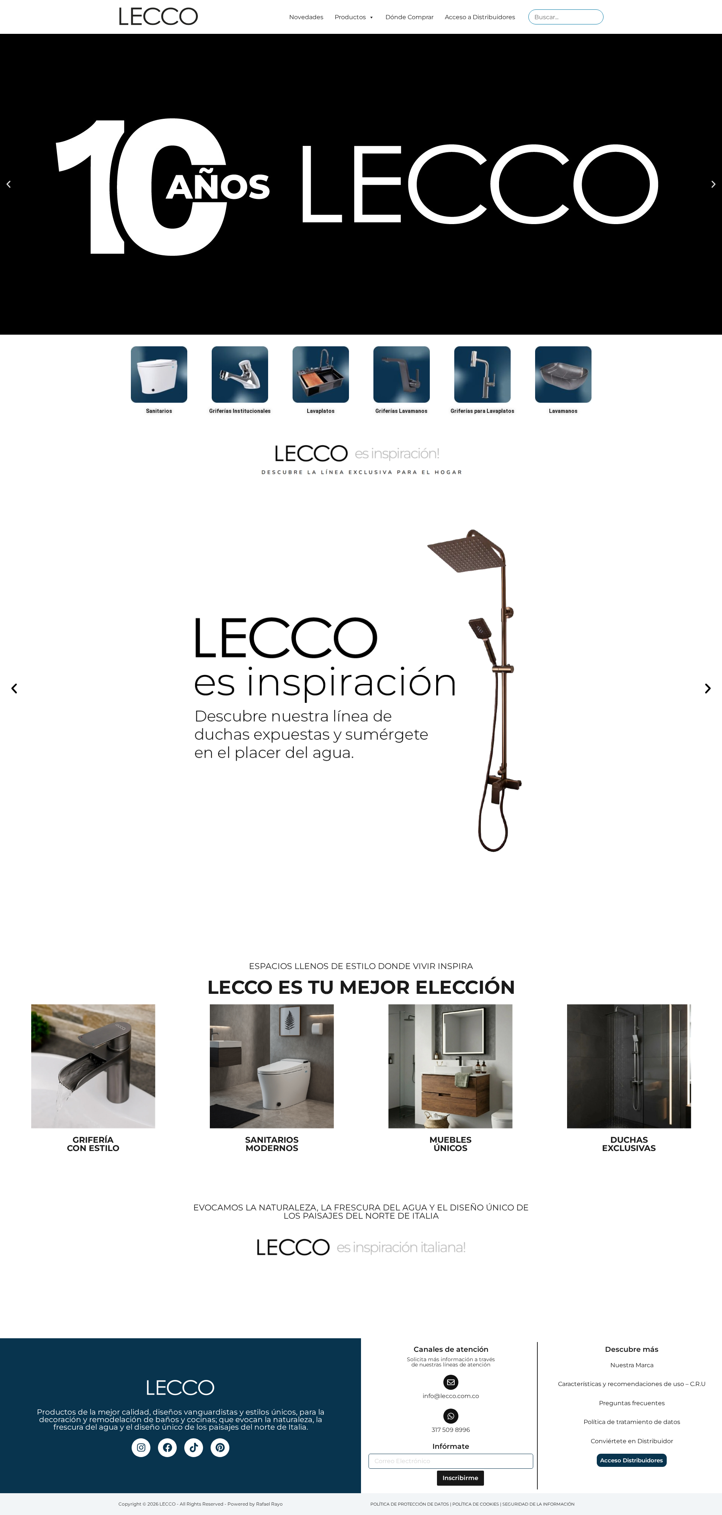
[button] (8, 184)
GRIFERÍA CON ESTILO (93, 1144)
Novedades (306, 17)
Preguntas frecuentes (632, 1403)
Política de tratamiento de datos (632, 1422)
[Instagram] (141, 1447)
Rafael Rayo (269, 1504)
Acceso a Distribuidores (480, 17)
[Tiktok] (193, 1447)
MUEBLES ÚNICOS (450, 1144)
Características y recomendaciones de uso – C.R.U (632, 1384)
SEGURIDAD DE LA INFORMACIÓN (538, 1504)
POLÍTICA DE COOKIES (475, 1504)
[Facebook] (167, 1447)
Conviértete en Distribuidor (632, 1441)
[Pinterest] (220, 1447)
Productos (350, 17)
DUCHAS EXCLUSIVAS (629, 1144)
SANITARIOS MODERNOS (272, 1144)
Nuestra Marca (632, 1365)
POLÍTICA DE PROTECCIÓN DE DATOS (409, 1504)
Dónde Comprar (409, 17)
